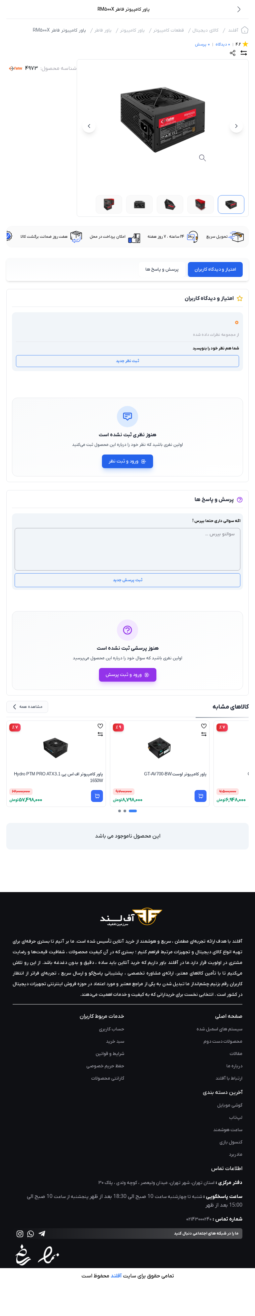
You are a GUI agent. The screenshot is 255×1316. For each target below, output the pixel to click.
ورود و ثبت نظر (123, 461)
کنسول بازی (230, 1142)
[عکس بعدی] (89, 126)
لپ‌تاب (235, 1118)
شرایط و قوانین (110, 1054)
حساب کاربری (111, 1029)
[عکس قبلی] (236, 126)
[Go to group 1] (133, 811)
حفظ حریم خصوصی (105, 1066)
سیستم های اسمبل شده (219, 1029)
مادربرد (235, 1154)
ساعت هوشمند (227, 1130)
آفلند (233, 30)
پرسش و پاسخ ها (162, 269)
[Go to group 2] (125, 811)
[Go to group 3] (119, 811)
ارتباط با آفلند (228, 1078)
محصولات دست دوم (223, 1041)
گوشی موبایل (229, 1105)
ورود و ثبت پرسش (124, 675)
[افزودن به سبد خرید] (97, 796)
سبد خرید (115, 1041)
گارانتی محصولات (107, 1078)
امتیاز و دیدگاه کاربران (215, 269)
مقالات (236, 1054)
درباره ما (234, 1066)
